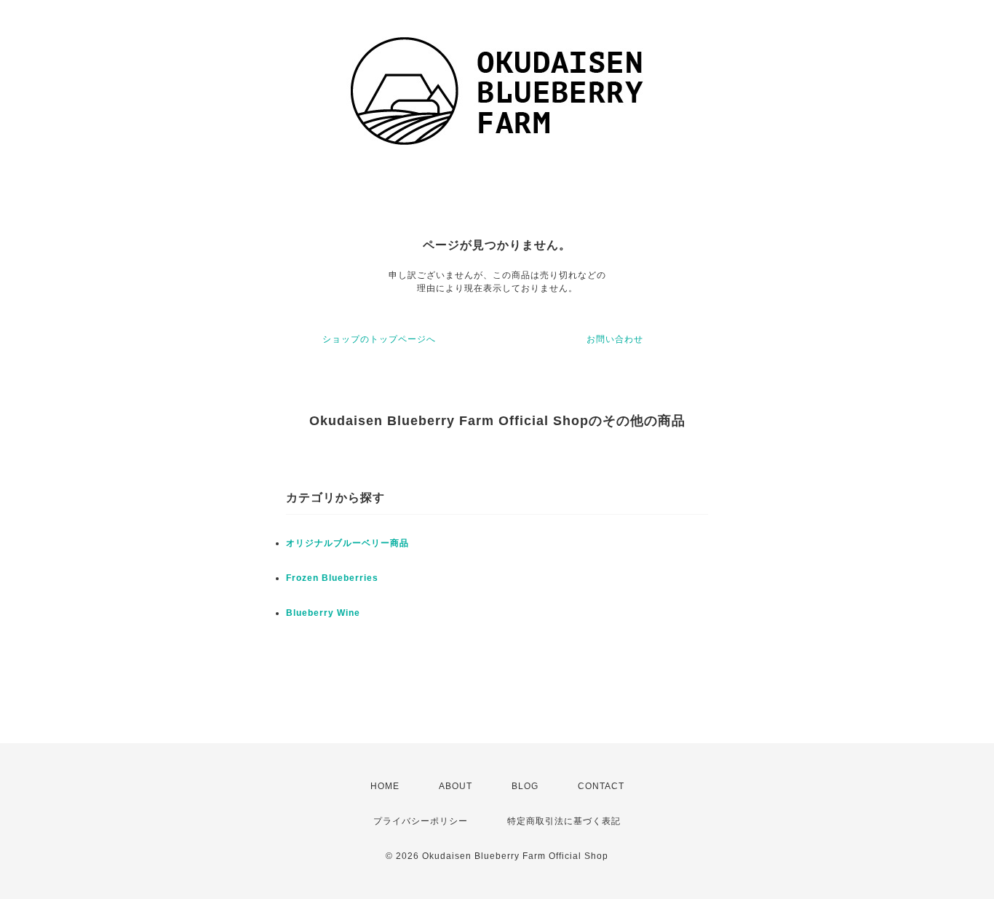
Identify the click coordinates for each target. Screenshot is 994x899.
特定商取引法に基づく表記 (564, 821)
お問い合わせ (615, 339)
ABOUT (455, 786)
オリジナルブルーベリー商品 (347, 543)
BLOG (525, 786)
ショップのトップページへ (379, 339)
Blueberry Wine (323, 613)
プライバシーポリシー (420, 821)
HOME (384, 786)
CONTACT (601, 786)
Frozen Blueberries (332, 578)
